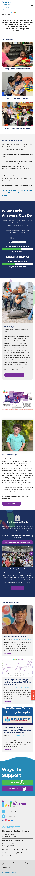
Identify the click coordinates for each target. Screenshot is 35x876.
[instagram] (6, 820)
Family (16, 639)
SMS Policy (5, 870)
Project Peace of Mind (15, 636)
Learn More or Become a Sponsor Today (17, 542)
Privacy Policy (6, 867)
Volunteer (15, 789)
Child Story (18, 687)
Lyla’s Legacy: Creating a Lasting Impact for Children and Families (17, 682)
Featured (23, 639)
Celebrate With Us (17, 588)
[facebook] (3, 820)
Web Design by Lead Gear (9, 872)
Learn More (14, 375)
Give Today (11, 503)
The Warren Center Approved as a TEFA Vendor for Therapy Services (17, 729)
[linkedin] (12, 820)
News (30, 639)
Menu (31, 5)
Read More (7, 653)
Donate (15, 782)
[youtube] (9, 820)
